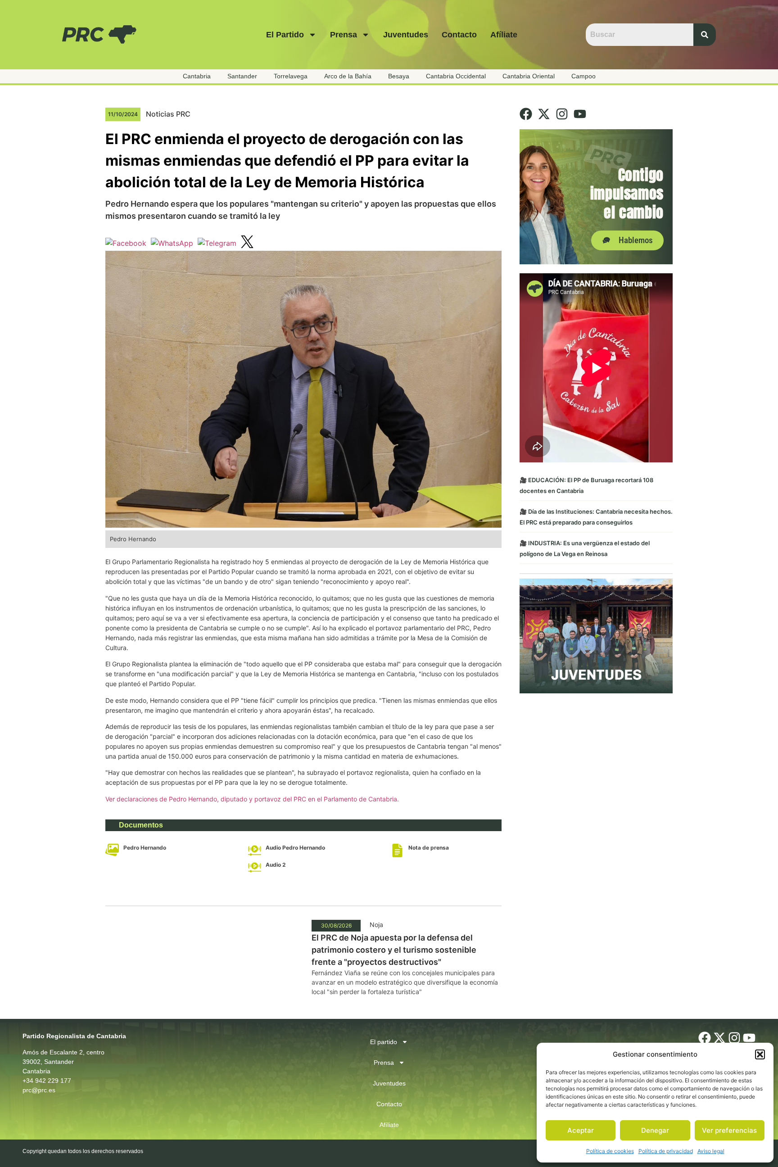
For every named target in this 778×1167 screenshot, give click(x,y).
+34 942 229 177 (47, 1080)
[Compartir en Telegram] (217, 243)
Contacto (459, 34)
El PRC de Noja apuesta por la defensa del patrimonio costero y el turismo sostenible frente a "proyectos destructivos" (394, 950)
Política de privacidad (665, 1151)
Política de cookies (610, 1151)
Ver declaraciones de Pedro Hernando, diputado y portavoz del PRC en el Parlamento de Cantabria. (252, 799)
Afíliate (503, 34)
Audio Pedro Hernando (295, 847)
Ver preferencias (729, 1130)
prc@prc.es (39, 1090)
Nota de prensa (428, 847)
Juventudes (405, 34)
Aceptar (580, 1130)
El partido (285, 34)
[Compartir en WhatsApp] (172, 243)
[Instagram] (562, 114)
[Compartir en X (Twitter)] (247, 243)
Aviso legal (710, 1151)
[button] (759, 1054)
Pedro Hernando (144, 847)
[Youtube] (580, 114)
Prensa (343, 34)
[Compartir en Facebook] (125, 243)
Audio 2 (276, 864)
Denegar (655, 1130)
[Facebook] (526, 114)
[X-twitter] (544, 114)
